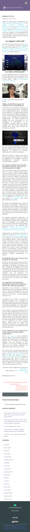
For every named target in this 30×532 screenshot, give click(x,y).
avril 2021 (6, 444)
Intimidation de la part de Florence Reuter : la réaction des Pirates (21, 387)
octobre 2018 (7, 456)
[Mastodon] (16, 518)
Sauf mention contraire (9, 524)
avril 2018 (6, 462)
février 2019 (7, 453)
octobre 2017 (7, 469)
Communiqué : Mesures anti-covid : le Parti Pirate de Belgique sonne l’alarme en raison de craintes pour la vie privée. (15, 421)
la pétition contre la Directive (14, 353)
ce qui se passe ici (11, 336)
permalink (12, 375)
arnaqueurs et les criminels (20, 196)
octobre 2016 (7, 499)
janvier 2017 (7, 490)
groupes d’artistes (19, 26)
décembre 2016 (8, 493)
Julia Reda (5, 99)
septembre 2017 (8, 472)
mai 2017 (6, 481)
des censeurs (15, 198)
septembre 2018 (8, 459)
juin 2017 (6, 478)
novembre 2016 (8, 496)
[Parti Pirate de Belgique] (15, 8)
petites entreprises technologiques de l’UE (13, 23)
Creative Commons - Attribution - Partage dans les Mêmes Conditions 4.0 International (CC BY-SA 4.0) (15, 527)
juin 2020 (6, 450)
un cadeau (5, 196)
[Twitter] (14, 518)
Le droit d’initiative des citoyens (12, 426)
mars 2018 (7, 466)
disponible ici (23, 369)
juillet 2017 (7, 475)
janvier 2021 (7, 447)
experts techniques (7, 28)
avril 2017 (6, 484)
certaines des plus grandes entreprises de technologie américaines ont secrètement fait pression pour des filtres (15, 228)
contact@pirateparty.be (15, 507)
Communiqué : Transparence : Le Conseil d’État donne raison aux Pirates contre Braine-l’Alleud (15, 414)
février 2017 (7, 487)
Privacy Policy (15, 510)
